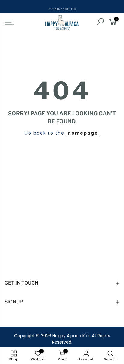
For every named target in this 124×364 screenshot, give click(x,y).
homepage (83, 133)
